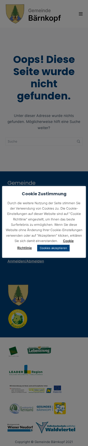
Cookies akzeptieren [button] (53, 248)
